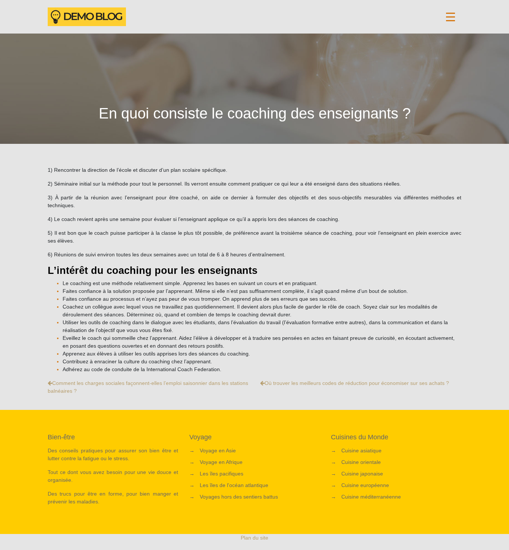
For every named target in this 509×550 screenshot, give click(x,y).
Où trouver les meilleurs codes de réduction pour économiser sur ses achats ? (357, 383)
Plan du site (254, 538)
